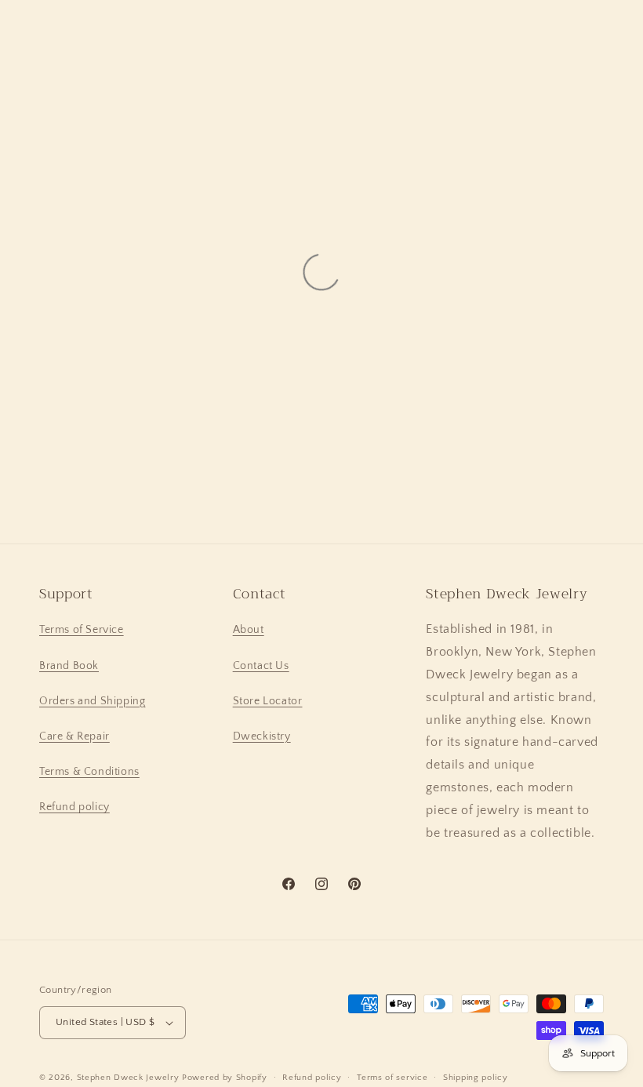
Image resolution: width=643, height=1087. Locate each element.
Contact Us (261, 666)
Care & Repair (74, 736)
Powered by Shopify (224, 1077)
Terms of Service (81, 629)
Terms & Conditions (89, 771)
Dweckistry (262, 736)
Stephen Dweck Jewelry (128, 1077)
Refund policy (74, 807)
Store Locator (268, 701)
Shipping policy (475, 1077)
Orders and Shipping (92, 701)
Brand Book (69, 666)
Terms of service (392, 1077)
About (248, 629)
